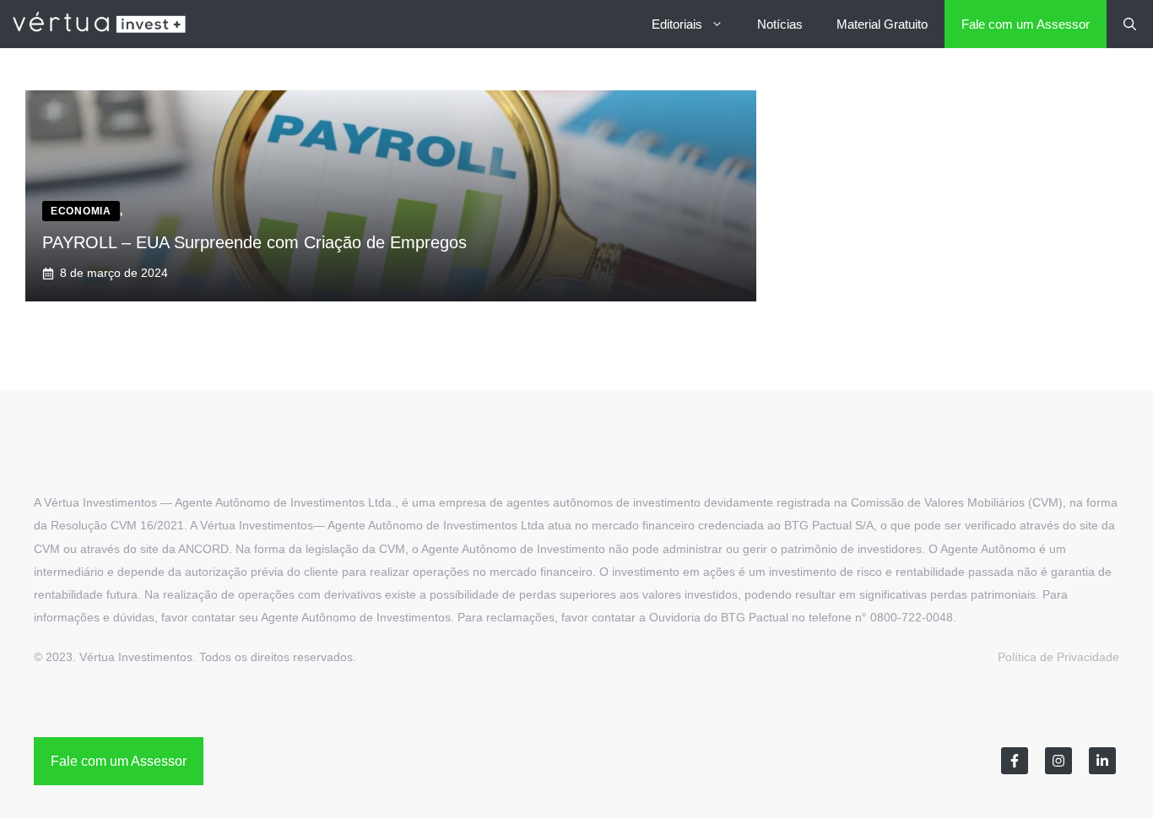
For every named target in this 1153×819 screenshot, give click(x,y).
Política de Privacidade (1058, 657)
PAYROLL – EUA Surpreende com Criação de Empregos (254, 242)
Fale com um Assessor (1025, 24)
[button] (1130, 24)
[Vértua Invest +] (98, 24)
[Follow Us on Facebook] (1014, 760)
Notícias (780, 24)
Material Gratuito (882, 24)
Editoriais (677, 24)
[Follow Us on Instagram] (1058, 760)
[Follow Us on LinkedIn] (1102, 760)
